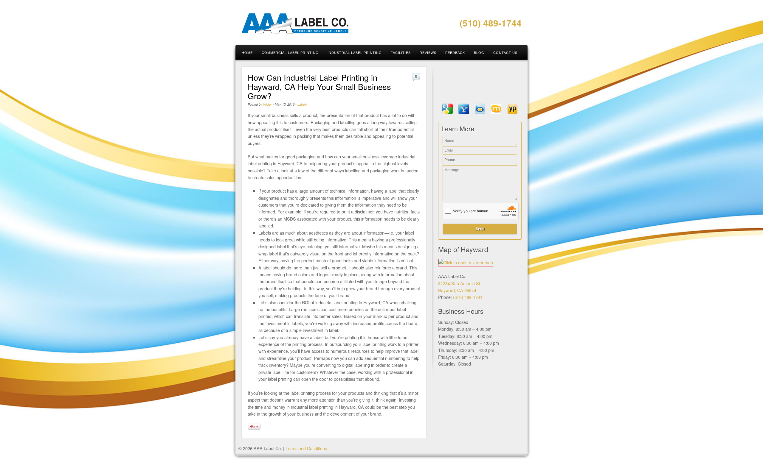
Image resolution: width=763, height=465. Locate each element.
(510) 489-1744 (491, 22)
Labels (302, 104)
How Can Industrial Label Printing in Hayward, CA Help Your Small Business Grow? (319, 86)
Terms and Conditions (306, 448)
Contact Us (505, 52)
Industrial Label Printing (355, 52)
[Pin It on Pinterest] (254, 427)
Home (247, 52)
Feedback (455, 52)
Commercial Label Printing (290, 52)
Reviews (428, 52)
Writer (267, 104)
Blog (479, 52)
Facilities (401, 52)
